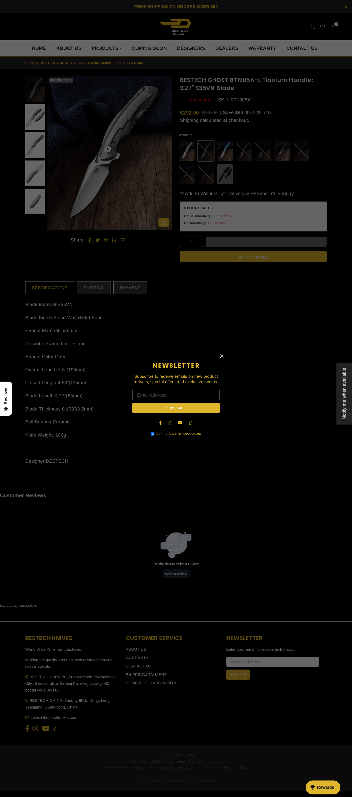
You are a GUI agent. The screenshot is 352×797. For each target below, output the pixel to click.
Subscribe (176, 408)
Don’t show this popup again (178, 433)
